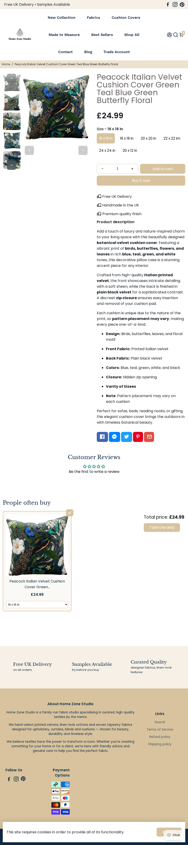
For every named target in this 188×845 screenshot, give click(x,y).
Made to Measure (64, 34)
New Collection (61, 17)
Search (160, 722)
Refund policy (159, 737)
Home (6, 64)
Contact (65, 52)
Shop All (131, 34)
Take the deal (161, 527)
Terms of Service (160, 729)
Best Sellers (102, 34)
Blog (88, 52)
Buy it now (141, 180)
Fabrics (93, 17)
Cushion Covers (126, 17)
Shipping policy (159, 744)
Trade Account (116, 52)
